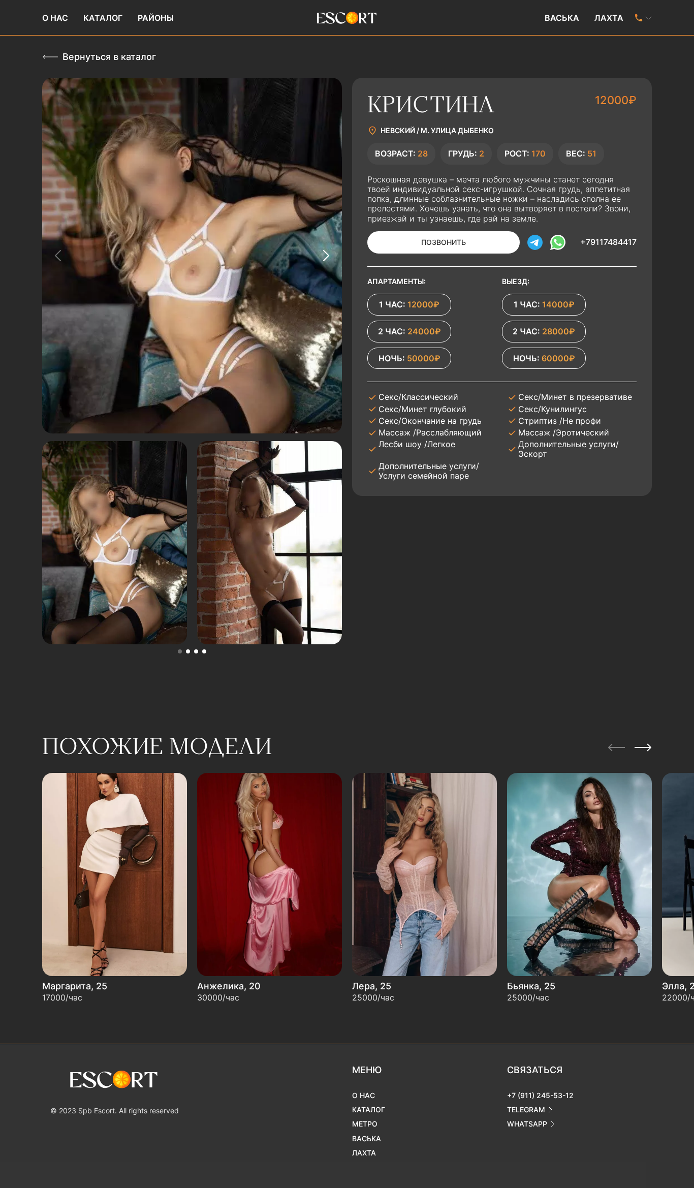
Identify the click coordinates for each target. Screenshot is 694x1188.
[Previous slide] (58, 255)
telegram (526, 1109)
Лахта (608, 18)
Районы (156, 18)
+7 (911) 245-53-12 (540, 1095)
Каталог (102, 18)
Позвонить (443, 242)
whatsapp (527, 1123)
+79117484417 (608, 242)
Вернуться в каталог (109, 56)
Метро (364, 1123)
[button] (180, 651)
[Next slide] (326, 255)
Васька (562, 18)
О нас (55, 18)
